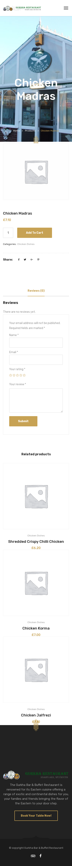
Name (14, 335)
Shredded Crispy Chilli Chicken (36, 541)
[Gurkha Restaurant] (22, 8)
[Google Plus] (32, 259)
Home (16, 130)
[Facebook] (18, 259)
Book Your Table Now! (36, 815)
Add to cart (34, 232)
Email (13, 352)
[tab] (36, 291)
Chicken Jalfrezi (36, 715)
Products (30, 130)
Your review (17, 384)
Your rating (17, 369)
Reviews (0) (36, 290)
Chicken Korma (36, 628)
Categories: (9, 244)
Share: (8, 259)
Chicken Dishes (26, 244)
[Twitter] (25, 259)
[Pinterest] (38, 259)
